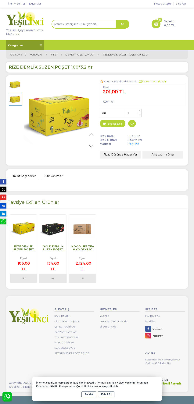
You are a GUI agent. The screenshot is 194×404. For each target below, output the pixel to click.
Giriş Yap (181, 3)
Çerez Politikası (65, 326)
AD (104, 112)
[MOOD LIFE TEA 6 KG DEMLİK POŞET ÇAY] (82, 228)
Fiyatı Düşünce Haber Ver (120, 154)
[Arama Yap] (122, 24)
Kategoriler (15, 45)
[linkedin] (3, 213)
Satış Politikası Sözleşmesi (72, 353)
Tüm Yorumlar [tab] (53, 176)
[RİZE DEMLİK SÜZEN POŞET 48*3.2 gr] (23, 228)
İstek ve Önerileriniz (114, 321)
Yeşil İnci (133, 144)
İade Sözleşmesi (65, 347)
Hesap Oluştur (163, 3)
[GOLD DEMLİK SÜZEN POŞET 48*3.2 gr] (52, 228)
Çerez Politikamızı (87, 386)
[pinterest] (3, 197)
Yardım (104, 316)
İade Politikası (64, 342)
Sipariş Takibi (108, 326)
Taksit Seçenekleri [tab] (24, 176)
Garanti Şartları (65, 332)
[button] (91, 146)
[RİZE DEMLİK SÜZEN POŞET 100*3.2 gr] (60, 115)
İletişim (150, 321)
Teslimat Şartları (66, 337)
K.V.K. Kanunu (62, 316)
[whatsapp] (3, 221)
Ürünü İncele (23, 278)
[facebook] (3, 181)
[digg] (3, 205)
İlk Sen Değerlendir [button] (154, 81)
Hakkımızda (152, 316)
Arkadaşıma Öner (163, 154)
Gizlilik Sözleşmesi (67, 321)
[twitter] (3, 189)
